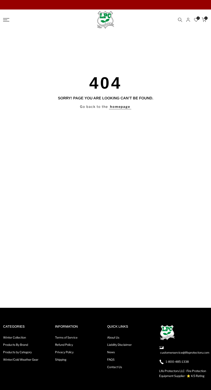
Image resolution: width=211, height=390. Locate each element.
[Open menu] (35, 19)
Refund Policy (64, 344)
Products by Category (17, 352)
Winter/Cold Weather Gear (20, 359)
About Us (113, 337)
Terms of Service (66, 337)
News (111, 352)
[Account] (188, 19)
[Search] (180, 20)
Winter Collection (14, 337)
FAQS (111, 359)
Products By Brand (15, 344)
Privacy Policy (64, 352)
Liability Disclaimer (119, 344)
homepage (120, 107)
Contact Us (114, 367)
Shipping (60, 359)
